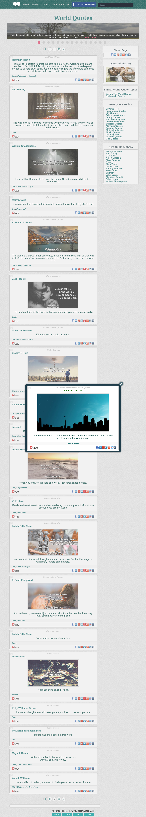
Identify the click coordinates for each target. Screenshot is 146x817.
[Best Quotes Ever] (17, 4)
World (70, 444)
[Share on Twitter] (100, 447)
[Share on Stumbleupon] (109, 447)
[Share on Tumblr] (114, 447)
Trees (76, 444)
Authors (36, 4)
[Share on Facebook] (97, 447)
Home (26, 4)
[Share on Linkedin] (106, 447)
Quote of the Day (60, 4)
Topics (45, 4)
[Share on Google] (103, 447)
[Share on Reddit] (112, 447)
